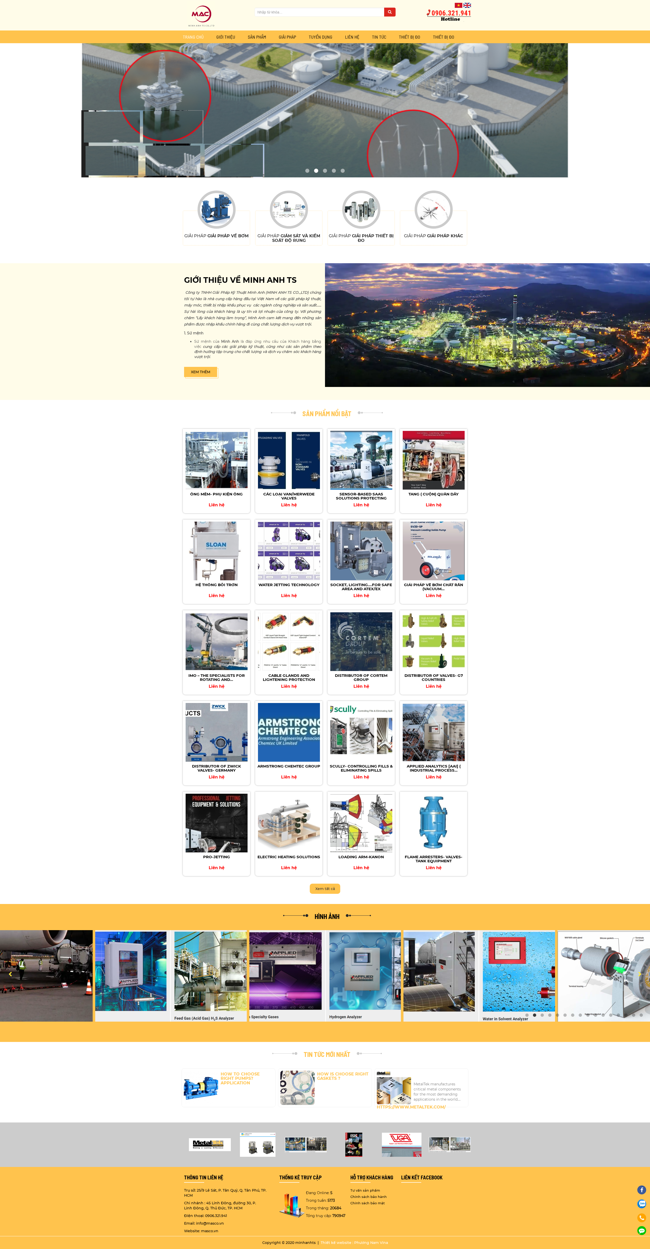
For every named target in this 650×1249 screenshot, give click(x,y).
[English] (467, 5)
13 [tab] (618, 1015)
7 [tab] (572, 1015)
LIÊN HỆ (352, 37)
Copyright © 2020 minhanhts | (291, 1242)
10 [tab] (595, 1015)
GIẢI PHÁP (287, 37)
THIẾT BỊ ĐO (409, 37)
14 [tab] (625, 1015)
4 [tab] (549, 1015)
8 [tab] (580, 1015)
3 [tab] (542, 1015)
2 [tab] (534, 1015)
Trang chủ (193, 37)
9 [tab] (587, 1015)
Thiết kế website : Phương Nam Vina (354, 1242)
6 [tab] (564, 1015)
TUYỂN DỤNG (320, 37)
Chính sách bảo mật (367, 1203)
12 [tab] (610, 1015)
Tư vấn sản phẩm (365, 1190)
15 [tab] (633, 1015)
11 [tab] (603, 1015)
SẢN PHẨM (257, 37)
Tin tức (379, 37)
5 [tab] (557, 1015)
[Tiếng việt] (458, 5)
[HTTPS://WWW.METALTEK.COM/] (421, 1076)
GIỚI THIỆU (225, 37)
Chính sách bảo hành (368, 1197)
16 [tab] (641, 1015)
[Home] (201, 15)
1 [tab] (526, 1015)
